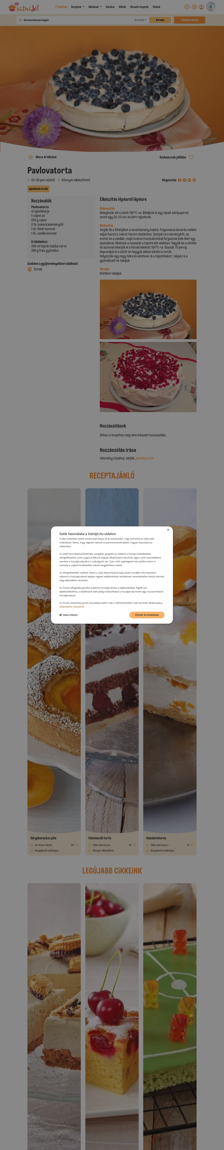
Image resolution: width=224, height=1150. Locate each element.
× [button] (168, 530)
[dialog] (112, 575)
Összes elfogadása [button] (147, 614)
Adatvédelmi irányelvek (71, 606)
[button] (68, 615)
